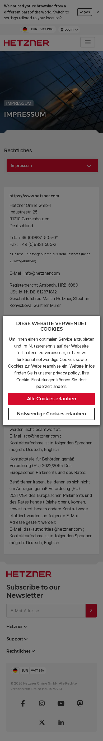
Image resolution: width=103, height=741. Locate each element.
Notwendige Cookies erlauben (51, 414)
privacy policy (66, 373)
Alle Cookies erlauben (51, 399)
